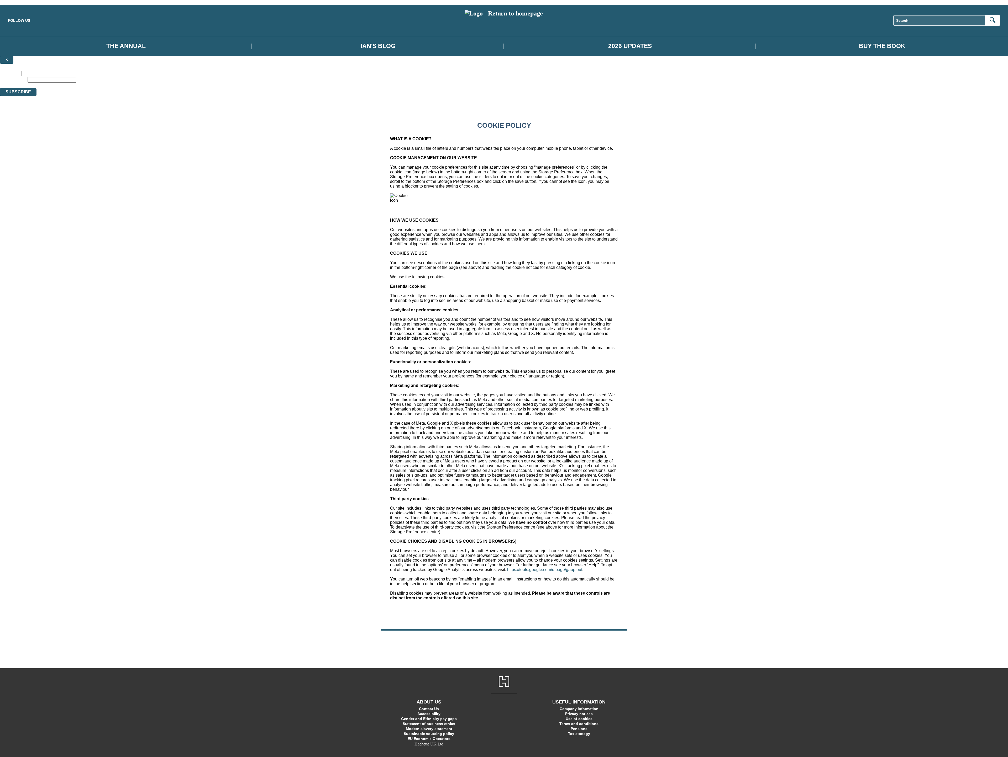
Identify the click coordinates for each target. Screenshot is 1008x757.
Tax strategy (579, 734)
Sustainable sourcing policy (429, 734)
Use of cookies (579, 719)
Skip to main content (17, 2)
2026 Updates (630, 46)
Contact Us (429, 709)
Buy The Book (882, 46)
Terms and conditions (578, 724)
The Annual (126, 46)
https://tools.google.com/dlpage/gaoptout (544, 569)
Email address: (13, 79)
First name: (10, 73)
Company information (579, 709)
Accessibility (428, 714)
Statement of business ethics (429, 724)
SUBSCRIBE (18, 92)
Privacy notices (579, 714)
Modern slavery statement (429, 729)
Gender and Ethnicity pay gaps (429, 719)
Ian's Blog (378, 46)
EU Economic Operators (429, 739)
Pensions (579, 729)
